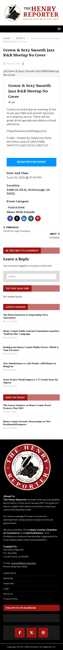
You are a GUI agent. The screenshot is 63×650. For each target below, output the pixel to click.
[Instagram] (43, 633)
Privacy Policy (10, 598)
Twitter (17, 218)
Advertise (8, 578)
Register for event (31, 162)
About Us (8, 593)
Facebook (10, 218)
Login (6, 588)
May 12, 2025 (11, 412)
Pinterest (38, 218)
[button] (58, 28)
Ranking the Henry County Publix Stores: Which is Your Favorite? (31, 349)
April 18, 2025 (11, 428)
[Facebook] (20, 633)
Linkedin (24, 218)
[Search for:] (31, 276)
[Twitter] (31, 633)
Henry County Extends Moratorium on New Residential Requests (27, 423)
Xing (31, 218)
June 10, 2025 (11, 386)
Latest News (9, 573)
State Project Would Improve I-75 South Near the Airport (30, 381)
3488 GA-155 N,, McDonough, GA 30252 (28, 191)
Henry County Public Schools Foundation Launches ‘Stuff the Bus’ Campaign (31, 332)
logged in (23, 265)
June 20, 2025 (13, 63)
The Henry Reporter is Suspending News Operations (25, 316)
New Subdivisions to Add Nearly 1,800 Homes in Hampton (29, 365)
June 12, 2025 (11, 354)
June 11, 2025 (11, 370)
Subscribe (8, 583)
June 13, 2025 (11, 321)
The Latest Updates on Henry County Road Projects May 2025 (27, 407)
